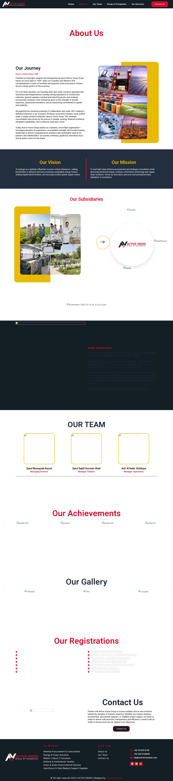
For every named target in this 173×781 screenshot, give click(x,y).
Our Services (138, 4)
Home (71, 4)
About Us (83, 4)
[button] (4, 523)
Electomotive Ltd (114, 778)
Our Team (97, 4)
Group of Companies (117, 4)
